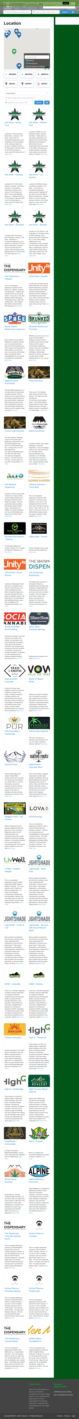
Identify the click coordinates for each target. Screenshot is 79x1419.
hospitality (31, 84)
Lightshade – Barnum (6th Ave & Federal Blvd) (38, 928)
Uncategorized (16, 84)
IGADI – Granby (36, 984)
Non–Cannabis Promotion (63, 1395)
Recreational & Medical (36, 66)
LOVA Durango (35, 817)
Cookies (60, 1416)
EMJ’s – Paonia (35, 1141)
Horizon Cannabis (13, 1037)
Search (65, 12)
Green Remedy (36, 381)
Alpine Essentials (37, 431)
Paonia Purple (11, 764)
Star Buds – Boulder (38, 225)
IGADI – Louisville (12, 984)
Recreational (32, 63)
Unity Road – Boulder (38, 276)
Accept (66, 3)
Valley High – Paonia (38, 536)
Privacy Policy (73, 3)
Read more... (9, 154)
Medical (31, 60)
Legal (73, 1416)
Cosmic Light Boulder (14, 431)
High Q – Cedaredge (14, 1089)
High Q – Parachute (37, 1037)
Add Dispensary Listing (62, 1392)
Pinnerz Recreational (38, 731)
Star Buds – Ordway (14, 175)
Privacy (67, 1416)
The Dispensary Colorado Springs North (13, 1236)
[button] (6, 35)
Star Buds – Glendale (14, 225)
